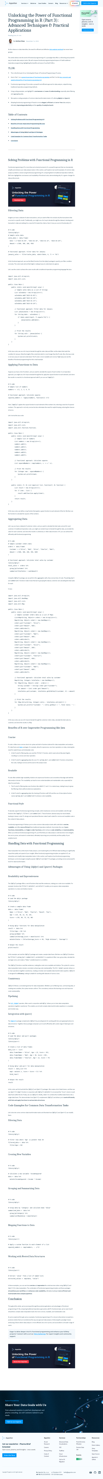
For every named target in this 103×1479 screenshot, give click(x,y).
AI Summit (79, 1459)
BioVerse (33, 3)
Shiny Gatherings (40, 1334)
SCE (60, 1447)
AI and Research (47, 1443)
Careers (50, 3)
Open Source (95, 1454)
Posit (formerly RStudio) (80, 1443)
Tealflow (61, 1451)
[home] (12, 3)
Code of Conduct (46, 1455)
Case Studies (42, 3)
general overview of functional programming (35, 77)
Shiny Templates (95, 1449)
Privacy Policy (48, 1451)
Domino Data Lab (80, 1448)
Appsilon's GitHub (95, 1458)
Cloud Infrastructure (63, 1455)
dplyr (21, 747)
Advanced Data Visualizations (63, 1443)
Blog (56, 3)
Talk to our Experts (14, 1422)
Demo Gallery (96, 1445)
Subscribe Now (87, 30)
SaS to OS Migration (62, 1460)
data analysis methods (56, 49)
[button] (24, 3)
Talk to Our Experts (89, 3)
